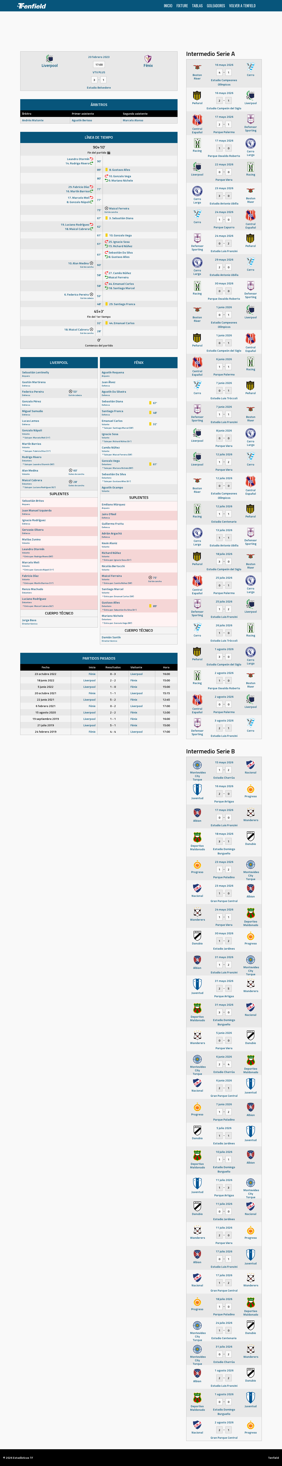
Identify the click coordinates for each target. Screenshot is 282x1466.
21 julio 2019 (45, 725)
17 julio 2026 (224, 1251)
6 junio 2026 (224, 359)
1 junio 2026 (224, 307)
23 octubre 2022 (45, 674)
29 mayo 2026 (224, 259)
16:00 (166, 674)
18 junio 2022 (45, 680)
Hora (166, 667)
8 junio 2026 (224, 430)
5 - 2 (113, 699)
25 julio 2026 (224, 577)
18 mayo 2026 (224, 833)
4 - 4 (113, 731)
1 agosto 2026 (224, 649)
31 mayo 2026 (224, 957)
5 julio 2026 (224, 1128)
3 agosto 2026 (224, 720)
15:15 (166, 693)
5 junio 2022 (45, 686)
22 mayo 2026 (224, 164)
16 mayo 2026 (224, 65)
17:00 (166, 706)
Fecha (46, 667)
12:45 (166, 699)
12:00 (166, 712)
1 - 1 (113, 693)
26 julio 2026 (224, 625)
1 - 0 (113, 686)
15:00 (166, 680)
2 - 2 (113, 680)
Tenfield (273, 1457)
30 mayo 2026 (224, 283)
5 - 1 (113, 725)
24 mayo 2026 (224, 212)
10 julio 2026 (224, 1152)
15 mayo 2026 (224, 762)
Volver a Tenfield (242, 5)
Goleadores (216, 5)
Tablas (197, 5)
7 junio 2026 (224, 383)
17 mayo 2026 (224, 116)
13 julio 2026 (224, 530)
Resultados (113, 667)
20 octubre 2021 (45, 693)
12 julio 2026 (224, 454)
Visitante (136, 667)
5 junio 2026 (224, 1033)
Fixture (182, 5)
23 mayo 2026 (224, 188)
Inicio (168, 5)
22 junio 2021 (45, 699)
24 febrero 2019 (45, 731)
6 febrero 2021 (46, 706)
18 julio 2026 (224, 554)
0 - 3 (113, 674)
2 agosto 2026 (224, 673)
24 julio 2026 (224, 1322)
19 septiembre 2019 (45, 719)
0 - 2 (113, 706)
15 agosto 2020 (45, 712)
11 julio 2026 (224, 1180)
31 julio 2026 (224, 1346)
